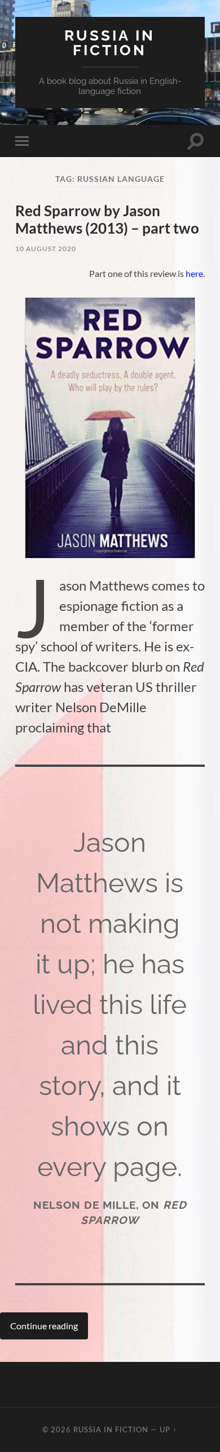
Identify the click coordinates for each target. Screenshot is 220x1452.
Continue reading (44, 1325)
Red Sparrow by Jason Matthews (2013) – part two (107, 220)
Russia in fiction (109, 42)
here (194, 273)
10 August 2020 (45, 248)
